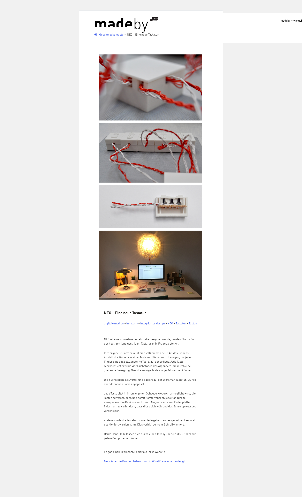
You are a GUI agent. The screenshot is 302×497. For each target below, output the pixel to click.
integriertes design (152, 323)
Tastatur (181, 323)
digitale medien (114, 323)
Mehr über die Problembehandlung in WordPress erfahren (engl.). (145, 461)
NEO (170, 323)
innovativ (132, 323)
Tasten (193, 323)
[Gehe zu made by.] (95, 34)
